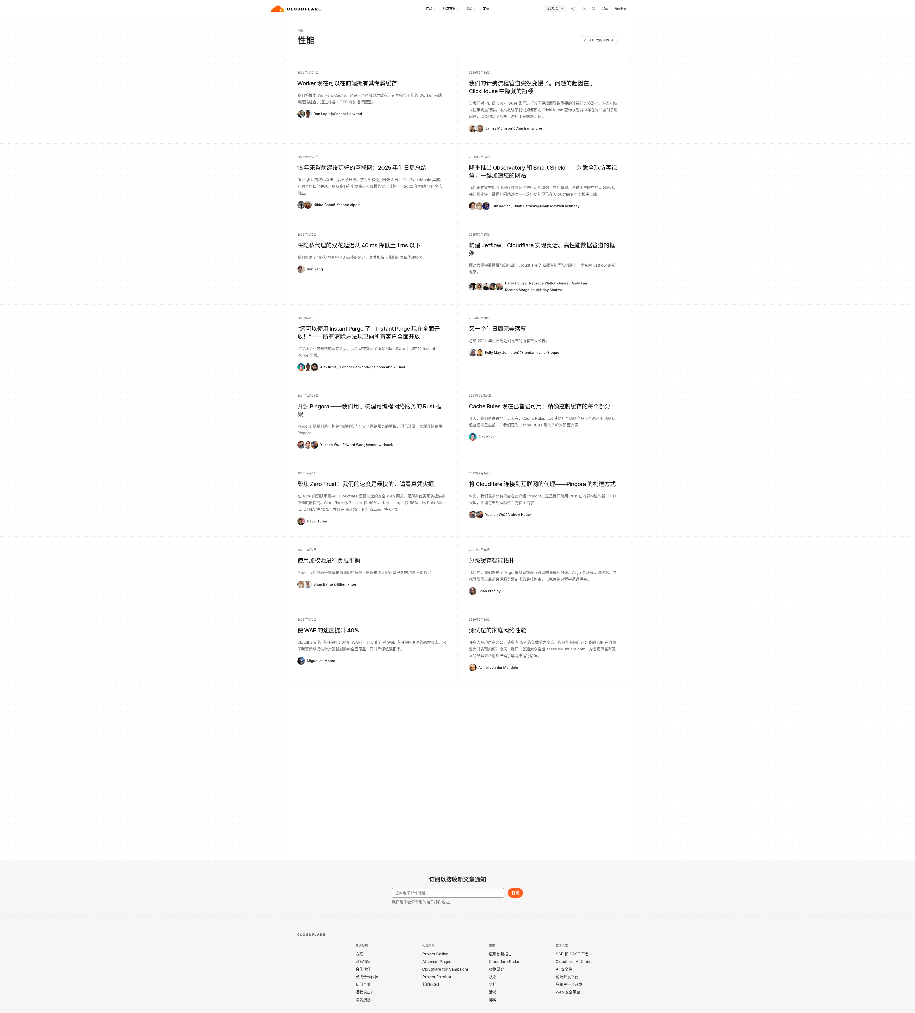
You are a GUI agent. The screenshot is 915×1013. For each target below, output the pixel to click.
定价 (486, 8)
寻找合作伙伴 (367, 976)
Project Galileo (435, 954)
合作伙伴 (363, 969)
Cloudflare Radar (504, 961)
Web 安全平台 (568, 992)
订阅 (515, 893)
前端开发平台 (567, 976)
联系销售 (620, 8)
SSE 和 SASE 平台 (572, 954)
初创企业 (363, 984)
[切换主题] (584, 8)
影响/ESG (430, 984)
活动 (493, 992)
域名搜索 (363, 999)
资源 (469, 8)
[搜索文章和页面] (594, 8)
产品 (429, 8)
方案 (359, 954)
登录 (605, 8)
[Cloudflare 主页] (296, 8)
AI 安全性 (564, 969)
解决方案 (449, 8)
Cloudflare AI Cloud (573, 961)
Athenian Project (437, 961)
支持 (493, 984)
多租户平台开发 (569, 984)
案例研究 (496, 969)
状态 (493, 976)
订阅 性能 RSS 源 (601, 40)
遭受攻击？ (365, 992)
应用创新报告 (500, 954)
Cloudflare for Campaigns (445, 969)
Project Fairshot (436, 976)
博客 (493, 999)
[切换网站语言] (573, 8)
